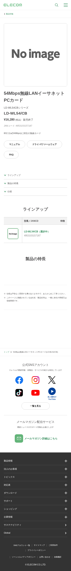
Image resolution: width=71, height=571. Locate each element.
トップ (6, 352)
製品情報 (9, 14)
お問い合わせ (44, 557)
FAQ (11, 154)
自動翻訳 (57, 557)
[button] (35, 477)
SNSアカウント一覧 (21, 545)
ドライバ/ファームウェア (44, 144)
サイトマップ (39, 545)
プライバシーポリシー (36, 550)
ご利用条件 (53, 545)
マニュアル (14, 144)
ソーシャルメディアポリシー (24, 557)
